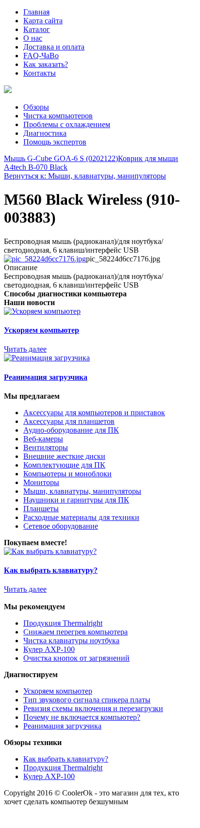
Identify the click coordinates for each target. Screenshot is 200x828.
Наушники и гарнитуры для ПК (76, 500)
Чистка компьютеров (58, 116)
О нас (32, 38)
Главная (36, 12)
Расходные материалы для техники (81, 517)
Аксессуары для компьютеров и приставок (94, 412)
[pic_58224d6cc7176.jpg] (45, 259)
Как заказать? (45, 64)
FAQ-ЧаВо (41, 55)
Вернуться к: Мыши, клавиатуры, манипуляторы (85, 176)
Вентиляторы (45, 447)
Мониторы (41, 482)
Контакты (39, 73)
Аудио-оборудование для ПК (71, 430)
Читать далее (25, 349)
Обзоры (36, 107)
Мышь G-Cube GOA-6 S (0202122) (61, 158)
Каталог (36, 29)
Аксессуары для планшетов (69, 421)
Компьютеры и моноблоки (67, 474)
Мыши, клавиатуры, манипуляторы (82, 491)
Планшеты (41, 508)
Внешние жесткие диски (64, 456)
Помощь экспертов (54, 142)
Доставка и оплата (53, 47)
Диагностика (45, 133)
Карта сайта (43, 20)
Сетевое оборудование (60, 526)
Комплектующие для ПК (64, 465)
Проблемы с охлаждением (66, 124)
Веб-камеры (43, 439)
